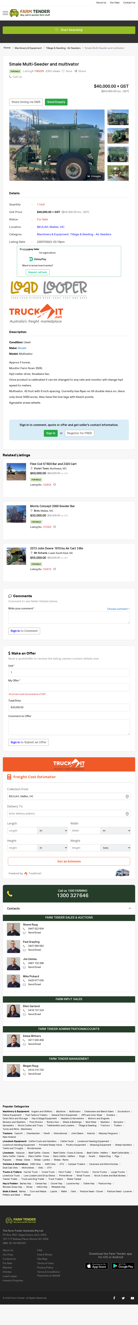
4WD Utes (50, 1164)
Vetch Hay (41, 1187)
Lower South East (58, 553)
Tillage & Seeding (87, 1125)
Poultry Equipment (76, 1145)
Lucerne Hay (72, 1183)
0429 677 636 (36, 980)
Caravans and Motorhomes (103, 1164)
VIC (62, 227)
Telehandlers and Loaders (60, 1125)
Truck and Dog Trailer (32, 1179)
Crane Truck (48, 1172)
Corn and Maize (38, 1191)
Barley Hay (25, 1183)
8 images (96, 176)
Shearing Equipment (100, 1145)
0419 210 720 (36, 1070)
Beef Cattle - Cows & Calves (68, 1153)
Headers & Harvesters (72, 1118)
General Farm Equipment (64, 1115)
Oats (73, 1191)
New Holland (9, 1137)
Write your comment (20, 608)
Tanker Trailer (10, 1179)
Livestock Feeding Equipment (93, 1141)
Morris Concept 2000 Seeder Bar (52, 506)
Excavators (124, 1111)
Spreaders (8, 1125)
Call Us (17, 77)
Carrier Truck (31, 1172)
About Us (101, 3)
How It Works (44, 1254)
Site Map (42, 1259)
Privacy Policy (45, 1267)
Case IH (18, 1133)
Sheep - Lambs (42, 1160)
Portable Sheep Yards (50, 1145)
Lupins (53, 1191)
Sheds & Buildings (72, 1122)
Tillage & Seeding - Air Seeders (63, 48)
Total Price (14, 700)
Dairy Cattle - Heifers (64, 1156)
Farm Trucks (82, 1172)
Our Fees (114, 3)
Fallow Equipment (12, 1115)
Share (82, 71)
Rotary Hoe (53, 1122)
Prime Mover (66, 1176)
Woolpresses (34, 1148)
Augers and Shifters (41, 1111)
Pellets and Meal (11, 1195)
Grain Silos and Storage (15, 1118)
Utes (40, 1168)
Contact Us (129, 3)
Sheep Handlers (123, 1145)
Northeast (55, 468)
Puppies (7, 1160)
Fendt (47, 1133)
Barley (22, 1191)
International (60, 1133)
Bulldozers (74, 1111)
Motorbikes (28, 1168)
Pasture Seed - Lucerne (119, 1191)
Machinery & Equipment (28, 48)
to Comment (24, 631)
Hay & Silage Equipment (44, 1118)
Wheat (27, 1195)
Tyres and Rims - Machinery (17, 1129)
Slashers (105, 1122)
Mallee (54, 227)
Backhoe (60, 1111)
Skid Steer (91, 1122)
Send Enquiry (56, 102)
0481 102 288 (36, 963)
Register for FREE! (79, 433)
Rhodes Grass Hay (12, 1187)
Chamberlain (33, 1133)
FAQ (39, 1250)
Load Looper (10, 1276)
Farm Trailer (65, 1172)
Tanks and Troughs (13, 1148)
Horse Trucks (100, 1172)
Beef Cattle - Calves (39, 1153)
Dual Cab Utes (10, 1168)
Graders (110, 1115)
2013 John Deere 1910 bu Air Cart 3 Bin (56, 548)
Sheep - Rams (61, 1160)
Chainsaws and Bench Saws (99, 1111)
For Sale (7, 1263)
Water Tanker (74, 1179)
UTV (49, 1168)
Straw (29, 1187)
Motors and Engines (98, 1118)
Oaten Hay (89, 1183)
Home (7, 48)
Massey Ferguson (108, 1133)
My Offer (13, 680)
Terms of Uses (45, 1263)
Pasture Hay (104, 1183)
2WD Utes (35, 1164)
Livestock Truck (11, 1176)
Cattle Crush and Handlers (42, 1141)
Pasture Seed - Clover (91, 1191)
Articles (7, 1272)
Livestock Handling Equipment (19, 1145)
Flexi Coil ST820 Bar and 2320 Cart (53, 464)
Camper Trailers (76, 1164)
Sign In (50, 433)
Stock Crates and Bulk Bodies (110, 1176)
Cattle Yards (67, 1141)
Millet (64, 1191)
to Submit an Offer (28, 742)
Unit (10, 666)
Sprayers (118, 1122)
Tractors (105, 1125)
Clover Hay (56, 1183)
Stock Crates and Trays (30, 1125)
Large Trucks (118, 1172)
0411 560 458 (36, 1040)
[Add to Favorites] (54, 485)
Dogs (82, 1156)
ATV (61, 1164)
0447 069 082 (36, 946)
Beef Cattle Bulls (120, 1153)
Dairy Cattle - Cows (38, 1156)
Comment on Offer (19, 716)
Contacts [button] (13, 908)
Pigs (117, 1156)
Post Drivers (36, 1122)
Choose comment (117, 609)
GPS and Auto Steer (91, 1115)
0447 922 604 (36, 928)
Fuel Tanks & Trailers (36, 1115)
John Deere (77, 1133)
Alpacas (20, 1153)
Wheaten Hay (58, 1187)
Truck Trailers (55, 1179)
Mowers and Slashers (14, 1122)
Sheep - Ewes (23, 1160)
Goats (92, 1156)
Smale (22, 348)
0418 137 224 (36, 1010)
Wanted (7, 1267)
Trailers (118, 1125)
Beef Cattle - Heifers (97, 1153)
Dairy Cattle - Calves (13, 1156)
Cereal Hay (41, 1183)
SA (71, 553)
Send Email (34, 932)
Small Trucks (83, 1176)
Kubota (91, 1133)
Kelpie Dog (105, 1156)
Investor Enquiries (13, 1280)
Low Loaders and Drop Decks (39, 1176)
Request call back (37, 272)
